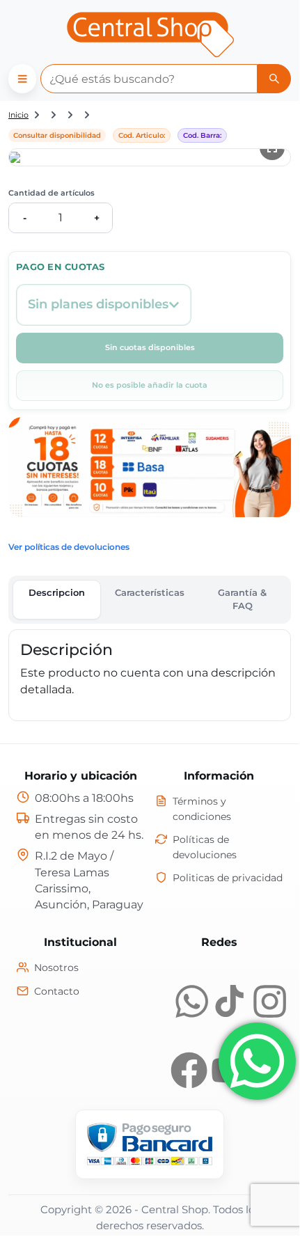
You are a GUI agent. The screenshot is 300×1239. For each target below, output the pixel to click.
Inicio (18, 115)
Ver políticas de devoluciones (68, 547)
